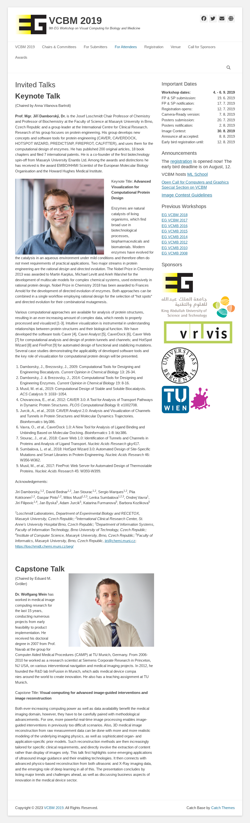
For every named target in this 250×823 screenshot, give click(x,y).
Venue (176, 47)
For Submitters (95, 47)
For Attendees (126, 47)
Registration (153, 47)
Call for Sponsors (202, 47)
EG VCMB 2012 (175, 242)
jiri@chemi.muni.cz (120, 541)
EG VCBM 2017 (175, 220)
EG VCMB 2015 (175, 231)
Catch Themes (223, 808)
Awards (21, 57)
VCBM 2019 (75, 20)
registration (181, 161)
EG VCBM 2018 (175, 215)
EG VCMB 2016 (175, 226)
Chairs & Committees (59, 47)
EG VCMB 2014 (175, 237)
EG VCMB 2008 (175, 253)
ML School (197, 174)
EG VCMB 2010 (175, 248)
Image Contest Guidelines (187, 195)
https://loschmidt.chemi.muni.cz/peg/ (44, 546)
